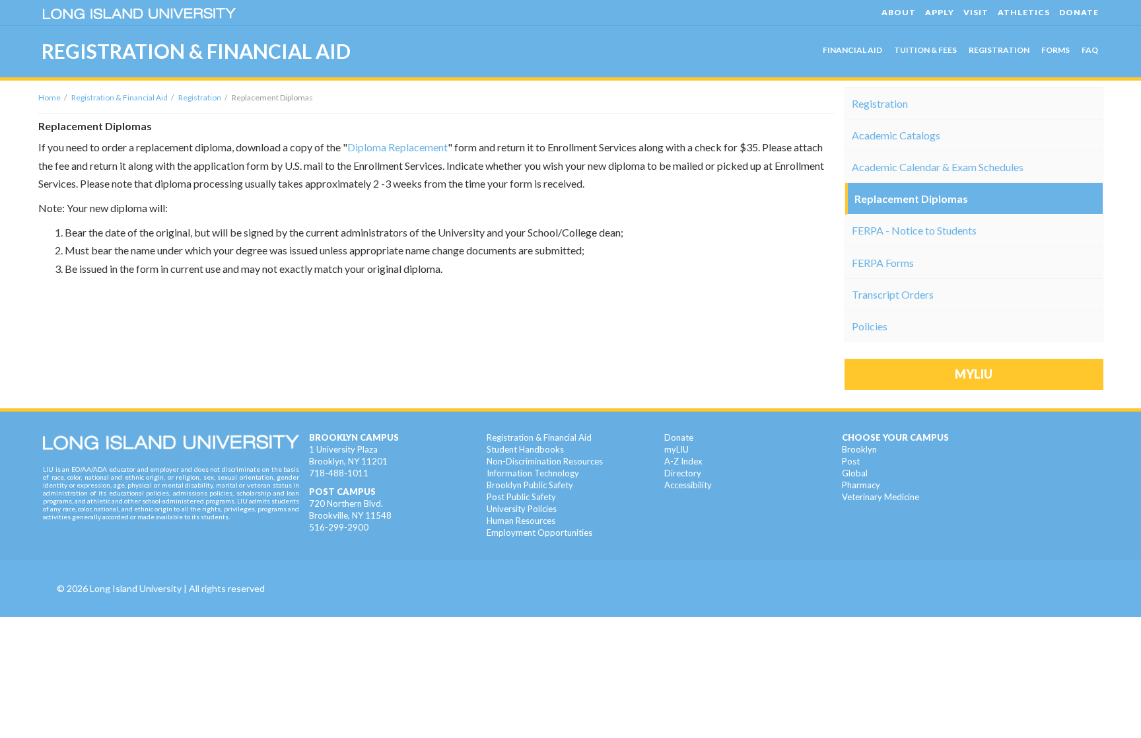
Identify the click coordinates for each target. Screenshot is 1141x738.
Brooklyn (859, 449)
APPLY (939, 12)
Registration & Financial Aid (119, 97)
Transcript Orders (893, 294)
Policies (869, 326)
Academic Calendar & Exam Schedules (937, 167)
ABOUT (899, 12)
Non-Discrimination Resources (545, 461)
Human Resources (521, 520)
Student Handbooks (525, 449)
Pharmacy (861, 485)
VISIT (975, 12)
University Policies (522, 508)
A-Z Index (683, 461)
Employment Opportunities (539, 532)
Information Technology (533, 473)
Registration (199, 97)
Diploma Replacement (397, 147)
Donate (678, 437)
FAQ (1090, 50)
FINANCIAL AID (852, 50)
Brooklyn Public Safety (530, 485)
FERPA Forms (883, 262)
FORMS (1055, 50)
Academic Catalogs (896, 135)
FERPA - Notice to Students (914, 230)
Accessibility (688, 485)
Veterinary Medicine (880, 497)
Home (49, 97)
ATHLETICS (1024, 12)
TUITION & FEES (925, 50)
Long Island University (136, 588)
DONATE (1079, 12)
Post (851, 461)
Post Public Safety (521, 497)
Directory (682, 473)
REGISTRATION (999, 50)
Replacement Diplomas (911, 198)
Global (855, 473)
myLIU (676, 449)
